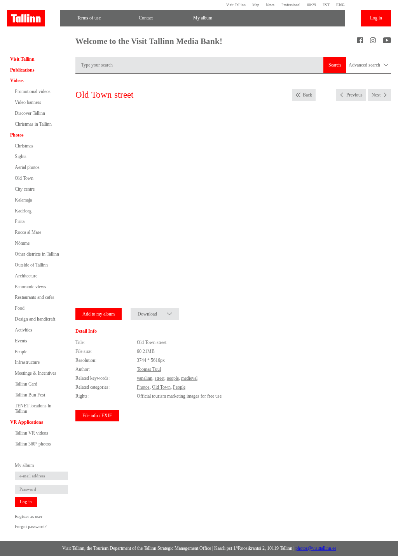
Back (307, 95)
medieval (189, 378)
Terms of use (89, 18)
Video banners (28, 102)
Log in (376, 18)
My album (202, 18)
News (270, 5)
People (21, 351)
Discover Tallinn (30, 113)
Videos (17, 80)
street (159, 378)
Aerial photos (27, 167)
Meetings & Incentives (35, 373)
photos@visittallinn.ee (315, 548)
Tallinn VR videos (31, 433)
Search (334, 65)
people (173, 378)
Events (21, 341)
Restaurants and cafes (34, 297)
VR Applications (26, 422)
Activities (23, 330)
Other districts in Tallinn (37, 254)
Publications (22, 70)
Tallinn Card (26, 384)
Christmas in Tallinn (33, 124)
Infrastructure (27, 362)
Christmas (24, 146)
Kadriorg (23, 211)
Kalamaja (23, 200)
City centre (25, 189)
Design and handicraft (35, 319)
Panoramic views (30, 286)
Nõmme (22, 243)
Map (255, 5)
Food (19, 308)
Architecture (26, 276)
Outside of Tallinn (31, 265)
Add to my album (98, 314)
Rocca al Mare (28, 232)
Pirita (19, 221)
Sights (20, 156)
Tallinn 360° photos (33, 444)
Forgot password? (31, 526)
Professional (290, 5)
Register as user (28, 516)
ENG (340, 5)
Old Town (24, 178)
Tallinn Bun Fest (30, 395)
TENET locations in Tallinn (33, 408)
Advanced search (365, 65)
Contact (146, 18)
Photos (17, 135)
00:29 (311, 5)
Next (376, 95)
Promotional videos (33, 91)
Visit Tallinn (236, 5)
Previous (354, 95)
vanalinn (144, 378)
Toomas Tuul (149, 369)
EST (326, 5)
